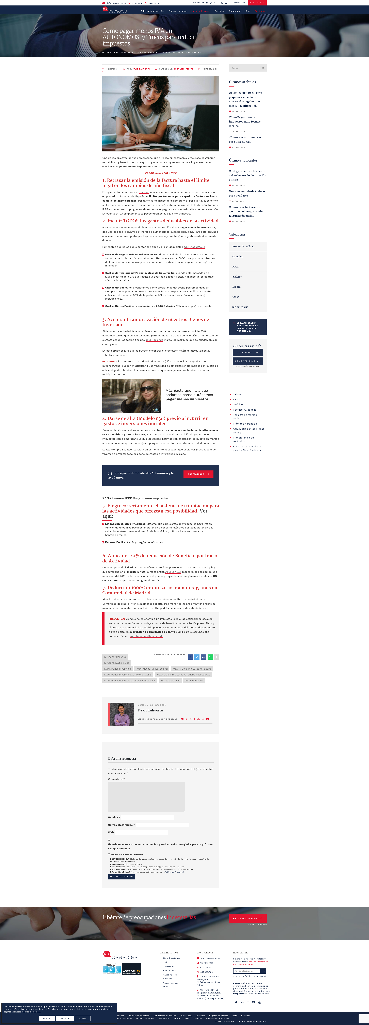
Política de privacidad (255, 976)
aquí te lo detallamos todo (146, 636)
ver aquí (144, 191)
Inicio (106, 52)
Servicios (219, 11)
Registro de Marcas (218, 1015)
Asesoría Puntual (200, 11)
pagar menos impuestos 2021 (152, 669)
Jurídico (237, 277)
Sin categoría (240, 307)
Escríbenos (245, 352)
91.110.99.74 (137, 3)
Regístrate (257, 2)
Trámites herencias (245, 423)
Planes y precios (178, 11)
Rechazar (65, 1018)
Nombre (114, 817)
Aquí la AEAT (173, 571)
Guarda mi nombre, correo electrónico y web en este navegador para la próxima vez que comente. (160, 846)
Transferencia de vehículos (119, 1018)
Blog (247, 11)
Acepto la (252, 976)
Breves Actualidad (243, 247)
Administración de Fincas (218, 1018)
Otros (235, 297)
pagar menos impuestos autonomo (192, 669)
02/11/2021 (112, 69)
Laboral (236, 287)
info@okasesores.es (116, 3)
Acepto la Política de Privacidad (127, 854)
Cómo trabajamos (171, 958)
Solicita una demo (145, 1018)
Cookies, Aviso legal (245, 409)
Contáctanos (196, 474)
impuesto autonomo (115, 657)
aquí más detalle (194, 246)
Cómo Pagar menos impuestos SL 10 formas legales (245, 121)
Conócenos (235, 11)
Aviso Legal (186, 1015)
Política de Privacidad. (174, 872)
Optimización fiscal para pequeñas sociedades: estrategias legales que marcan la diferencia (245, 99)
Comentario (116, 779)
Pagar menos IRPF (170, 680)
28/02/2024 (238, 185)
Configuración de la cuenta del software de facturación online (247, 175)
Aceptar (47, 1018)
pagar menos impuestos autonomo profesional (183, 675)
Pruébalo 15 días (245, 918)
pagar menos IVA (194, 680)
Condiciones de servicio (165, 1015)
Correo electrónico (121, 824)
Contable (179, 69)
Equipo (166, 962)
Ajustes (82, 1018)
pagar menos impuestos (117, 669)
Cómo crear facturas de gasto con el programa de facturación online (246, 211)
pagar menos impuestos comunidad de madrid (130, 680)
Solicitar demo (245, 361)
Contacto (200, 1015)
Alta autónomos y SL (152, 11)
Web (111, 832)
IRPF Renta (163, 1018)
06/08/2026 (238, 111)
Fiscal (189, 69)
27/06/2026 (238, 147)
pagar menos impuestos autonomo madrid (127, 675)
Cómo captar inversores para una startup (245, 139)
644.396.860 (155, 3)
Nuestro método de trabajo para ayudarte (247, 193)
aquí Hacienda (154, 339)
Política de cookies (31, 1012)
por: (138, 69)
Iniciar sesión (239, 3)
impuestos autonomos (116, 663)
